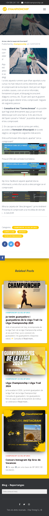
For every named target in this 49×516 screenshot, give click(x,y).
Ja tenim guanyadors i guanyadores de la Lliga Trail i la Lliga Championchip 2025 (24, 319)
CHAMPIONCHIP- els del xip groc (25, 227)
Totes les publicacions (12, 236)
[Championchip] (15, 9)
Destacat (22, 232)
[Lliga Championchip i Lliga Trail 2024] (24, 360)
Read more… (29, 338)
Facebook (19, 504)
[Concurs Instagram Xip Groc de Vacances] (24, 430)
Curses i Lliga (9, 232)
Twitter (24, 504)
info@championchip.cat (33, 2)
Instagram (29, 504)
